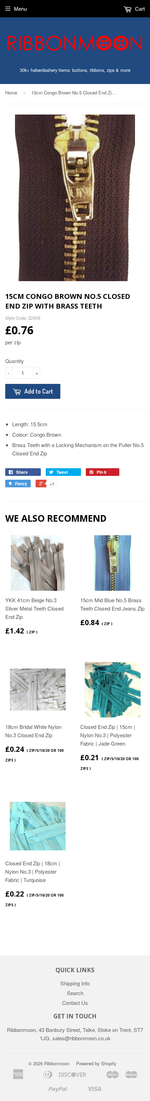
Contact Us (75, 1002)
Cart (139, 8)
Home (11, 92)
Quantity (14, 361)
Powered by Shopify (96, 1063)
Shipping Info (75, 983)
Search (75, 993)
